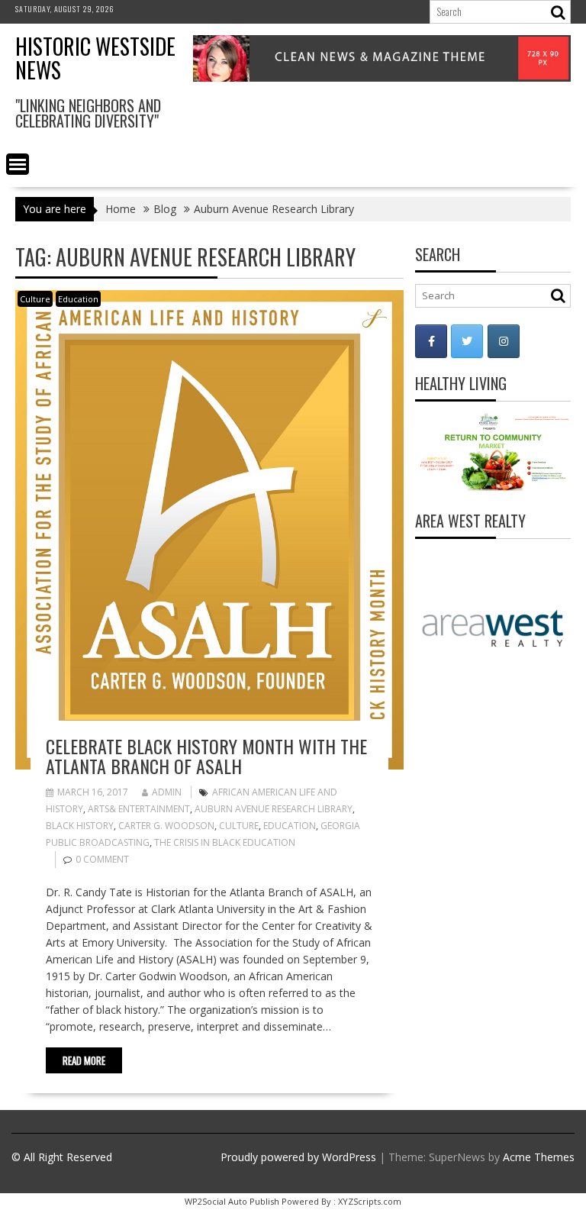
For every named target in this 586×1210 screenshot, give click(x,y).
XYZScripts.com (369, 1201)
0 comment (102, 859)
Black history (80, 825)
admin (167, 792)
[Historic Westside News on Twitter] (467, 341)
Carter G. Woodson (166, 825)
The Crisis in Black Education (224, 842)
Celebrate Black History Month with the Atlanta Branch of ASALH (206, 755)
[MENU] (17, 164)
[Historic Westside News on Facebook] (431, 341)
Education (78, 299)
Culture (35, 299)
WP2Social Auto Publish (232, 1201)
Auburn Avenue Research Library (274, 808)
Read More (84, 1060)
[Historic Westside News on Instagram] (504, 341)
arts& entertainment (139, 808)
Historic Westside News (95, 58)
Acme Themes (539, 1157)
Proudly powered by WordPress (298, 1157)
